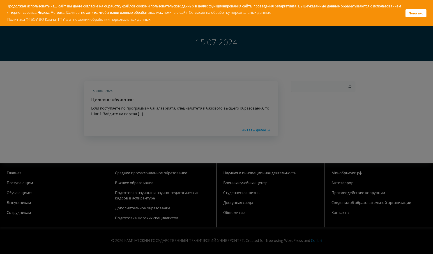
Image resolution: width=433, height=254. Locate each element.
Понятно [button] (416, 13)
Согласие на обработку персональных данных (230, 12)
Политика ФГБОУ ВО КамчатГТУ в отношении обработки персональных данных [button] (78, 19)
